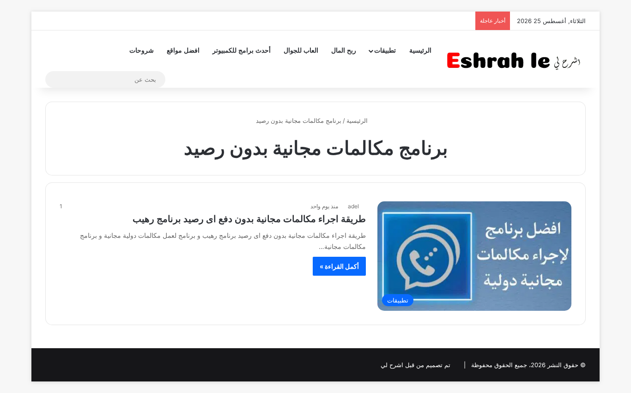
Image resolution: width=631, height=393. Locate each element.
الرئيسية (420, 50)
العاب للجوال (301, 50)
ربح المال (343, 50)
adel (353, 206)
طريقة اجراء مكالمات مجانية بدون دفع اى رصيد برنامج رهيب (249, 218)
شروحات (141, 50)
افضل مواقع (183, 50)
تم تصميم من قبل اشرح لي (415, 365)
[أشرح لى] (516, 59)
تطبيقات (385, 50)
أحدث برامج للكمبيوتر (241, 50)
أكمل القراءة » (339, 266)
